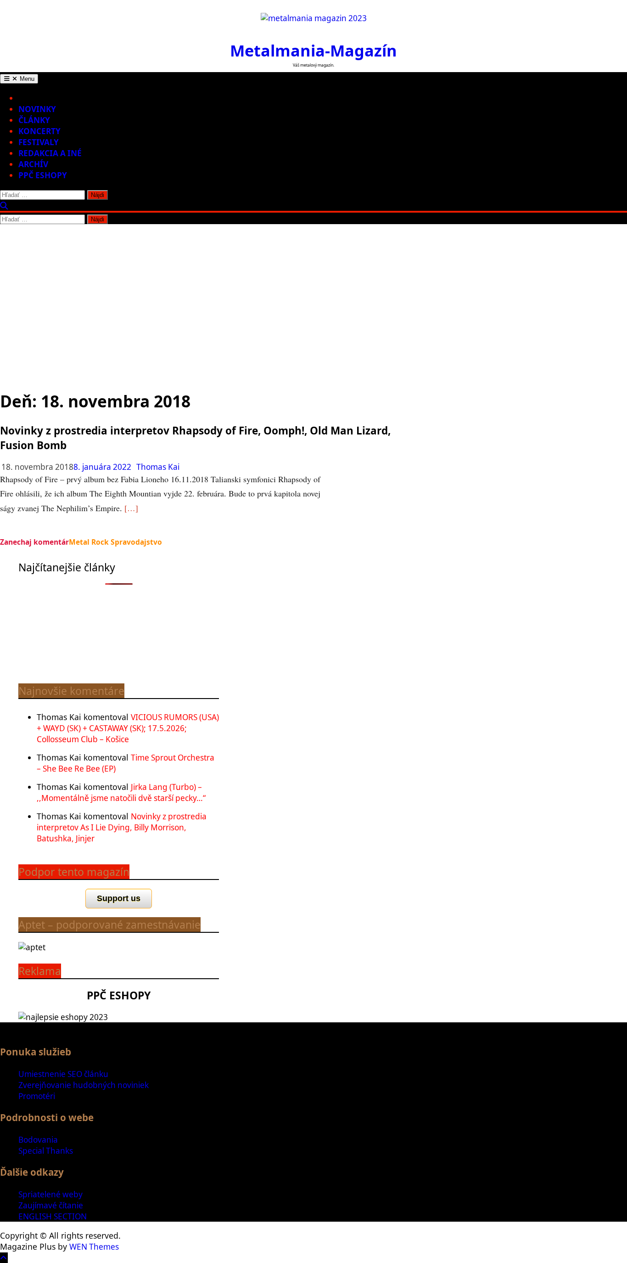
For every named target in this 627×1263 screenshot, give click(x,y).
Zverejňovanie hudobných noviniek (83, 1085)
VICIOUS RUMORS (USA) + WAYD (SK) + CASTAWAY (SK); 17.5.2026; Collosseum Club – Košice (128, 728)
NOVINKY (37, 109)
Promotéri (36, 1096)
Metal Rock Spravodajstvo (115, 542)
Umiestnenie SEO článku (63, 1074)
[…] (131, 507)
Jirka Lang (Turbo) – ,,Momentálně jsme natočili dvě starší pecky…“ (121, 792)
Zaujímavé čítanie (50, 1205)
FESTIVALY (38, 142)
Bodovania (38, 1139)
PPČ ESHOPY (42, 175)
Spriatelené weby (50, 1194)
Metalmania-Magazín (313, 50)
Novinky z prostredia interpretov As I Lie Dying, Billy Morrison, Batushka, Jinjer (122, 827)
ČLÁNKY (34, 120)
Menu (26, 78)
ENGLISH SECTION (52, 1216)
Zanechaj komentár (34, 542)
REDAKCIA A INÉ (50, 153)
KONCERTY (39, 131)
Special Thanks (45, 1150)
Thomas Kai (157, 467)
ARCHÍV (33, 164)
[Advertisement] (313, 293)
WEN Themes (94, 1246)
